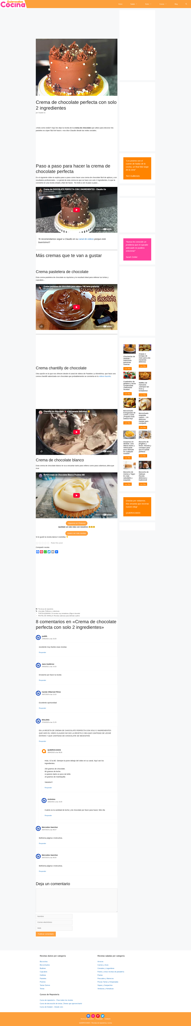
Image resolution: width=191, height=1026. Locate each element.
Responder (42, 652)
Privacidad (99, 1019)
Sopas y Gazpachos (105, 985)
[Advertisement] (76, 24)
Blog (176, 4)
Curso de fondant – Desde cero (51, 1007)
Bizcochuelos (45, 965)
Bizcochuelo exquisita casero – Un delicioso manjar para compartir (143, 418)
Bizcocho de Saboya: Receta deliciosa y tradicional (144, 476)
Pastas (100, 975)
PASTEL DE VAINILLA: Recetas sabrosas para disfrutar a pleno (59, 616)
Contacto (107, 1019)
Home (120, 4)
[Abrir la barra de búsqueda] (186, 4)
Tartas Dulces (45, 985)
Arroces (100, 962)
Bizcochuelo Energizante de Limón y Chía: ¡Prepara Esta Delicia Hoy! (129, 415)
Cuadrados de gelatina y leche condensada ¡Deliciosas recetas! (129, 385)
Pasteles (43, 978)
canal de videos (86, 239)
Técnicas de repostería (45, 609)
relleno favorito (105, 376)
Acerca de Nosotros (87, 1019)
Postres (43, 982)
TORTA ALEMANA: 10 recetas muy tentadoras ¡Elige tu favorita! (59, 613)
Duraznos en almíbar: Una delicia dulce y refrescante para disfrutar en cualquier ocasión (129, 448)
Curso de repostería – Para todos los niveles (56, 1000)
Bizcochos (44, 962)
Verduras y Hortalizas (105, 989)
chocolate (41, 611)
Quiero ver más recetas (76, 533)
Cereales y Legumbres (105, 968)
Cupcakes (43, 972)
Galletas (43, 975)
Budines (43, 968)
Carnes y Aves (102, 965)
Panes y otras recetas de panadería (110, 972)
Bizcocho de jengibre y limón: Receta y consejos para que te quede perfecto (145, 447)
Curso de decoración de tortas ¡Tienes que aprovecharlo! (61, 1004)
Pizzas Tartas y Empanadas (107, 982)
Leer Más (128, 368)
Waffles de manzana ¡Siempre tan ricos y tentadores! (144, 387)
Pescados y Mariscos (105, 978)
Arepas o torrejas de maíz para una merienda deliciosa (144, 358)
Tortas (42, 989)
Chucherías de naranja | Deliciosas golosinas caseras (129, 360)
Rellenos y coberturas (52, 611)
